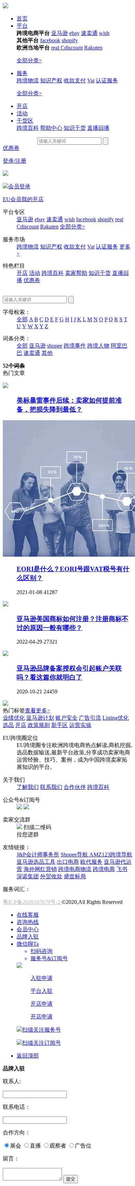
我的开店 (32, 199)
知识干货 (75, 128)
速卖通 (89, 33)
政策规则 (39, 725)
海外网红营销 (40, 869)
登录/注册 (14, 161)
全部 (22, 319)
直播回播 (98, 128)
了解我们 (28, 787)
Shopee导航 (75, 854)
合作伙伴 (75, 787)
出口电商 (68, 862)
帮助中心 (51, 128)
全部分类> (29, 60)
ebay (74, 33)
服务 (22, 73)
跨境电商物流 (74, 869)
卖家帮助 (76, 273)
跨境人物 (98, 346)
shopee (54, 346)
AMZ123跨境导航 (110, 854)
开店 (22, 106)
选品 (8, 725)
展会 (15, 1146)
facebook (50, 40)
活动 (22, 113)
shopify (70, 40)
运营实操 (80, 725)
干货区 (25, 121)
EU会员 (12, 199)
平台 (22, 26)
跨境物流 (28, 80)
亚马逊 (59, 33)
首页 (22, 18)
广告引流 (90, 718)
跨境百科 (28, 128)
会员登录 (19, 186)
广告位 (83, 1146)
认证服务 (107, 80)
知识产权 (51, 80)
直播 (35, 1146)
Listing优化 (115, 718)
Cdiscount (72, 48)
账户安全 (66, 718)
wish (104, 33)
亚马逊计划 (40, 718)
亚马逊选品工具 (36, 862)
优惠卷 (32, 280)
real (56, 48)
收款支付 (75, 80)
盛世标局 (75, 876)
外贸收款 (51, 876)
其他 (47, 353)
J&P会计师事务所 (38, 854)
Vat (90, 80)
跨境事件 (75, 346)
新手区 (59, 725)
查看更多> (37, 710)
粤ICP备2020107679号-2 (32, 902)
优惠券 (11, 148)
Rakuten (93, 48)
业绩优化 (14, 718)
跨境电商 (104, 869)
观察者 (58, 1146)
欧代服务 (91, 862)
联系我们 (51, 787)
